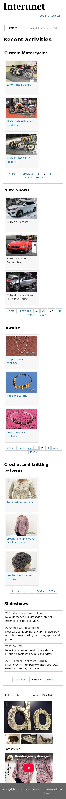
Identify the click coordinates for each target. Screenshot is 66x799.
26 (43, 310)
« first (12, 173)
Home (47, 793)
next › (28, 177)
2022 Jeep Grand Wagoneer (23, 627)
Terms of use (53, 789)
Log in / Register (50, 15)
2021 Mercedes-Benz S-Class (23, 613)
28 (59, 310)
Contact (37, 789)
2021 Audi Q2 (14, 646)
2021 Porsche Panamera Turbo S (26, 660)
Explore (12, 27)
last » (39, 177)
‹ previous (27, 173)
